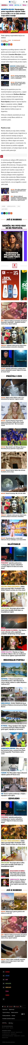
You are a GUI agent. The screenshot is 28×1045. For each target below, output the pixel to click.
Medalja (3, 206)
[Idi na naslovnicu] (13, 3)
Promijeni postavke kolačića (9, 1018)
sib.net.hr (13, 1032)
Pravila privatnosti (6, 1015)
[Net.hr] (11, 1023)
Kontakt (13, 1015)
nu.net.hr (23, 1035)
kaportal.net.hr (19, 1032)
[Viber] (9, 44)
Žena (7, 991)
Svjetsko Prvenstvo (11, 206)
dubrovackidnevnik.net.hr (7, 1035)
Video (7, 995)
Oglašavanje (11, 1009)
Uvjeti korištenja (6, 1012)
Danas (8, 972)
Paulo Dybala (4, 209)
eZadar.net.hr (17, 1035)
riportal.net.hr (14, 1034)
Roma (19, 206)
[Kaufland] (14, 266)
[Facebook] (2, 44)
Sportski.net (16, 40)
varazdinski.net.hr (6, 1034)
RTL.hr (3, 1028)
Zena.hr (7, 1028)
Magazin (8, 983)
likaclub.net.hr (5, 1037)
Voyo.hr (11, 1028)
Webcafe (8, 987)
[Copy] (11, 44)
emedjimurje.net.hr (6, 1032)
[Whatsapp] (7, 44)
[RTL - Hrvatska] (4, 1023)
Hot (7, 980)
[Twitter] (4, 44)
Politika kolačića (14, 1012)
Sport (7, 976)
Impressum (5, 1009)
